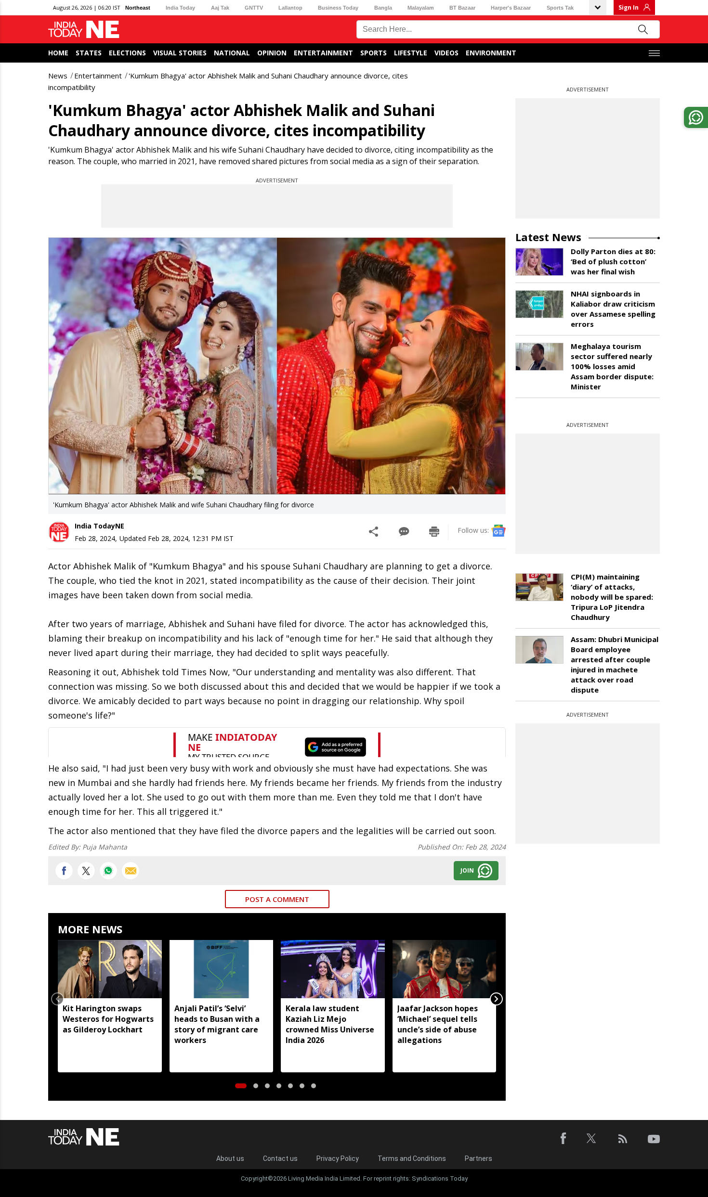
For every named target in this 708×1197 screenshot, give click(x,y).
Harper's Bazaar (511, 8)
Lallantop (290, 8)
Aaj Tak (220, 8)
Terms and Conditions (412, 1158)
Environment (491, 52)
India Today (180, 8)
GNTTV (254, 8)
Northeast (137, 8)
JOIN (467, 870)
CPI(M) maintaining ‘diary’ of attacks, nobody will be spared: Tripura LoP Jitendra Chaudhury (612, 597)
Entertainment (323, 52)
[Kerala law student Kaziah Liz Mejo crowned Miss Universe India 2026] (333, 969)
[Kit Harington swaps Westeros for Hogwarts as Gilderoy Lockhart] (110, 969)
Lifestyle (410, 52)
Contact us (280, 1158)
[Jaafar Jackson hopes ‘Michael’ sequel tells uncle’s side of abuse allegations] (445, 969)
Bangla (383, 8)
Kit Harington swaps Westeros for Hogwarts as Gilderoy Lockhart (108, 1019)
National (232, 52)
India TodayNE (99, 525)
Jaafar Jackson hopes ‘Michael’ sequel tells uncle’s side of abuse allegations (437, 1024)
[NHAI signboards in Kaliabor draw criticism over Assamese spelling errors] (539, 304)
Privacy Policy (337, 1158)
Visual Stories (180, 52)
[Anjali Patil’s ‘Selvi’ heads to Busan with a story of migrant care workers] (222, 969)
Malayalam (420, 8)
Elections (127, 52)
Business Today (338, 8)
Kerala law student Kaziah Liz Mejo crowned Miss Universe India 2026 (330, 1024)
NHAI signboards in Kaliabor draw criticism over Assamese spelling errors (613, 309)
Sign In (628, 7)
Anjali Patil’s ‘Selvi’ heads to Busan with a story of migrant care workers (217, 1024)
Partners (478, 1158)
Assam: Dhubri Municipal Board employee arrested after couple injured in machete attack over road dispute (614, 664)
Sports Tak (560, 8)
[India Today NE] (83, 30)
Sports (373, 52)
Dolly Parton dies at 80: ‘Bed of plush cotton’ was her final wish (613, 261)
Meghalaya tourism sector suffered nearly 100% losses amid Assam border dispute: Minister (612, 366)
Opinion (272, 52)
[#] (108, 870)
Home (58, 52)
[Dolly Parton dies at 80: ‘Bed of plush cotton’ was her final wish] (539, 261)
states (89, 52)
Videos (446, 52)
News (57, 75)
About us (230, 1158)
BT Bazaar (462, 8)
